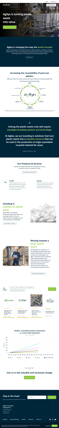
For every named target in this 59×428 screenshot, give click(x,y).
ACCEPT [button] (54, 425)
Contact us (52, 1)
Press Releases (29, 287)
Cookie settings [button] (48, 425)
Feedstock (5, 419)
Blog (12, 287)
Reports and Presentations (17, 290)
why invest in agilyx (9, 223)
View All (52, 289)
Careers (46, 1)
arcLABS (11, 181)
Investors (34, 4)
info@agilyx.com (6, 412)
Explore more (29, 377)
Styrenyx (39, 181)
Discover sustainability (38, 273)
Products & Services (50, 5)
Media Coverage (20, 287)
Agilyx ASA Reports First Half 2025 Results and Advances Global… (22, 312)
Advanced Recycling (14, 419)
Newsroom (27, 4)
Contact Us (38, 419)
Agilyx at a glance (10, 27)
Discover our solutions (29, 172)
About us (41, 4)
